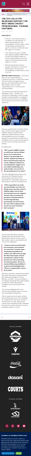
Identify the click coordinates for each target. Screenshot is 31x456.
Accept (18, 453)
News (3, 14)
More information (8, 453)
